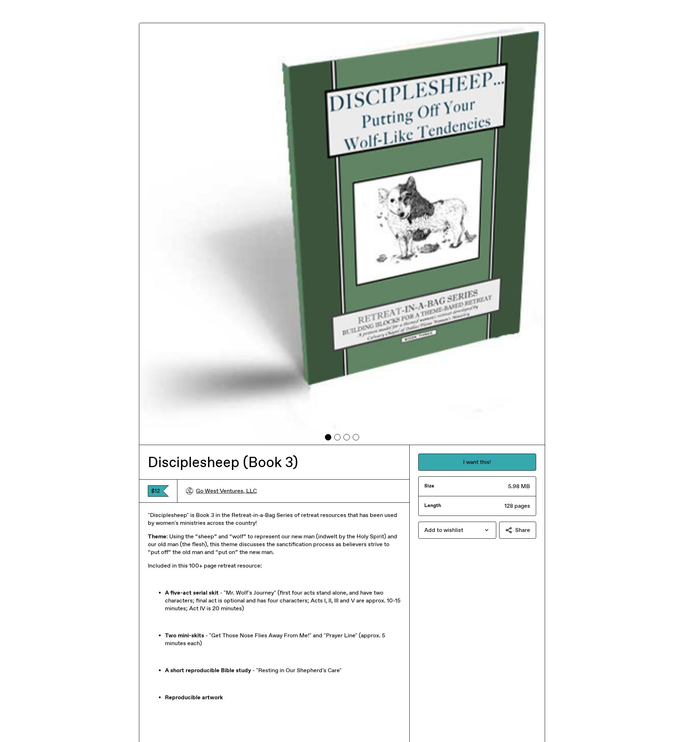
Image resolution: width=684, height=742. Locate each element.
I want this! (477, 462)
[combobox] (457, 530)
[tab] (328, 437)
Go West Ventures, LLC (226, 490)
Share (522, 530)
